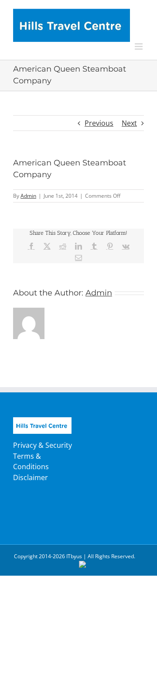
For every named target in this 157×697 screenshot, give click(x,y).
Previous (99, 123)
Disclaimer (30, 477)
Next (129, 123)
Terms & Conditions (31, 461)
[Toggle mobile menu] (139, 46)
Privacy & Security (42, 445)
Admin (28, 195)
